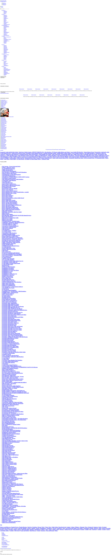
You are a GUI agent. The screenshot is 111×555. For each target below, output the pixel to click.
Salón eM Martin (22, 155)
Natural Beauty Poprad (89, 152)
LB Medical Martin (23, 154)
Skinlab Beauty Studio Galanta (64, 153)
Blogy (1, 524)
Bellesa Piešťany (20, 158)
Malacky (33, 528)
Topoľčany (5, 64)
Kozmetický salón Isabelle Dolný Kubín (9, 152)
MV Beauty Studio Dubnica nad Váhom (61, 152)
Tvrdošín (5, 74)
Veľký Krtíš (17, 530)
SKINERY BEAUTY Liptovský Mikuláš (89, 156)
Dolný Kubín (6, 68)
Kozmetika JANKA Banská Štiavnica (34, 153)
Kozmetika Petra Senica (30, 158)
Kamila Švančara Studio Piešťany (44, 158)
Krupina (104, 527)
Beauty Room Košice (33, 154)
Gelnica (5, 45)
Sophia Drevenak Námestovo (12, 154)
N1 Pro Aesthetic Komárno (78, 153)
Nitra (3, 60)
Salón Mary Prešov (90, 155)
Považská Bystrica (6, 40)
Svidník (5, 23)
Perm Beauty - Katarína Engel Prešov (77, 155)
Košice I (5, 46)
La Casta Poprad (20, 159)
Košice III (5, 47)
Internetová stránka (4, 540)
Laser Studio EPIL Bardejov (77, 152)
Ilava (5, 37)
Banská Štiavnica (6, 26)
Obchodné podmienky (5, 535)
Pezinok (5, 12)
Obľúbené (4, 4)
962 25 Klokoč (4, 542)
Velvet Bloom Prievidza (62, 155)
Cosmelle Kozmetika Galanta (49, 153)
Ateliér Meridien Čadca (12, 155)
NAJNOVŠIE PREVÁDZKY (4, 93)
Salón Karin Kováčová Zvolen (18, 153)
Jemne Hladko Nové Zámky (45, 154)
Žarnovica (5, 34)
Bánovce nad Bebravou (5, 527)
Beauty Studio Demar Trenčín (102, 155)
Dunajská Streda (6, 54)
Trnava (5, 59)
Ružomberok (6, 72)
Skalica (5, 58)
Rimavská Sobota (6, 32)
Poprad (104, 528)
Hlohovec (5, 56)
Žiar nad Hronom (6, 35)
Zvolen (5, 33)
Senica (5, 57)
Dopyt (2, 6)
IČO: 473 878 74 (4, 543)
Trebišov (5, 53)
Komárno (96, 527)
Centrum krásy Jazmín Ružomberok (29, 156)
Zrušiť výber (6, 86)
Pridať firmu (3, 534)
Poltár (5, 30)
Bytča (5, 67)
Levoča (5, 17)
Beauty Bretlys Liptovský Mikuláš (60, 156)
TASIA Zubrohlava (52, 155)
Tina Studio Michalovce (89, 153)
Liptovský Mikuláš (6, 70)
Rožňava (5, 50)
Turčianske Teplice (6, 73)
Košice (3, 44)
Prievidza (5, 41)
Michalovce (49, 528)
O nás (3, 532)
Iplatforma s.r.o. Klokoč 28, (6, 541)
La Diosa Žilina (12, 158)
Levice (5, 61)
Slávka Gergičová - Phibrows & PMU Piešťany (36, 155)
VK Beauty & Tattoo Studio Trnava (33, 159)
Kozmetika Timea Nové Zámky (90, 154)
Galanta (5, 55)
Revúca (5, 31)
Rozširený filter (2, 86)
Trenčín (5, 43)
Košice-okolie (6, 49)
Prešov (3, 14)
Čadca (46, 527)
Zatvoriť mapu (2, 77)
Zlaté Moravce (6, 65)
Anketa (2, 7)
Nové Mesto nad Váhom (7, 39)
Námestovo (5, 71)
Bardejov (30, 527)
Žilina (3, 66)
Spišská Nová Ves (6, 52)
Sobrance (5, 51)
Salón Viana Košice (56, 154)
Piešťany (96, 528)
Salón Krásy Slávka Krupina (25, 152)
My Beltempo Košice (100, 158)
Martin (37, 528)
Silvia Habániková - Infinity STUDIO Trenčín (10, 156)
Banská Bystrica (4, 25)
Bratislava (3, 10)
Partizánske (86, 528)
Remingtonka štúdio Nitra (67, 154)
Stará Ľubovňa (76, 529)
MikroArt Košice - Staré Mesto (45, 156)
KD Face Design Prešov (89, 158)
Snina (5, 21)
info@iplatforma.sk (4, 546)
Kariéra (3, 533)
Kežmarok (5, 16)
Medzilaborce (6, 18)
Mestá (1, 525)
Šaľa (90, 529)
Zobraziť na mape (3, 76)
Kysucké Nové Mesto (7, 69)
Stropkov (82, 529)
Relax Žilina (13, 159)
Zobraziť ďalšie (3, 92)
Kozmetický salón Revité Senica (76, 158)
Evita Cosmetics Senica (74, 156)
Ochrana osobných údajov (5, 544)
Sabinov (5, 20)
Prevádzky (1, 150)
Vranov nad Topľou (7, 24)
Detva (5, 28)
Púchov (5, 42)
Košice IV (5, 48)
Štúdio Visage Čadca (78, 154)
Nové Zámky (6, 63)
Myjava (5, 38)
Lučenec (29, 528)
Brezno (5, 27)
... (45, 159)
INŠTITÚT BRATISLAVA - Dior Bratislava (41, 152)
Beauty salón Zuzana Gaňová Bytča (60, 158)
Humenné (82, 527)
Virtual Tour (3, 538)
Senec (5, 13)
